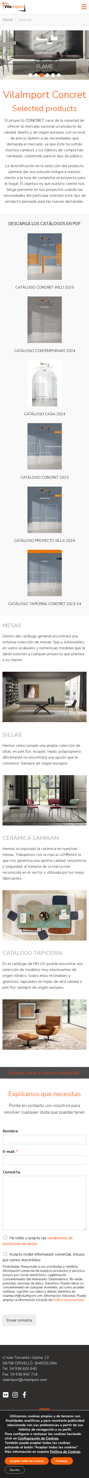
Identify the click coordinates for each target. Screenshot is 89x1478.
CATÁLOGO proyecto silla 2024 (44, 540)
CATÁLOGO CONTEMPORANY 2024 (44, 350)
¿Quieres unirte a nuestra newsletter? (44, 1073)
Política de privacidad (68, 1300)
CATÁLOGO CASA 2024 (44, 414)
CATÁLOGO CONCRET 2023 (44, 477)
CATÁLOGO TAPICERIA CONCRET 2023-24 (44, 603)
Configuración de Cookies (38, 1438)
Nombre (10, 1131)
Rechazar (62, 1461)
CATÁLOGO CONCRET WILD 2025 (44, 287)
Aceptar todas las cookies (27, 1461)
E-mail (10, 1151)
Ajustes (15, 1470)
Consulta (11, 1172)
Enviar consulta (19, 1320)
